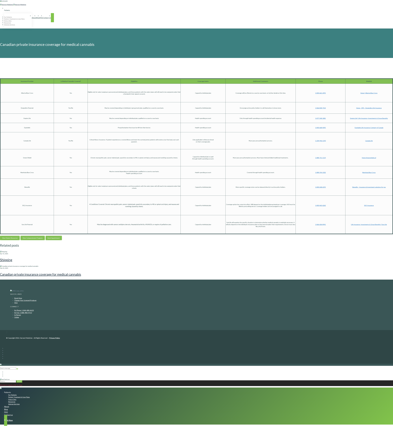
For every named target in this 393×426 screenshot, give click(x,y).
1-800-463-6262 (320, 205)
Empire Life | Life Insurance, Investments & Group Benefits (369, 118)
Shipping (6, 260)
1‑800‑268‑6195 (320, 187)
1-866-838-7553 (320, 108)
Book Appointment (54, 238)
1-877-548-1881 (320, 118)
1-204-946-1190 (320, 141)
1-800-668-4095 (320, 127)
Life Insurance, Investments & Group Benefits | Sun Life (369, 224)
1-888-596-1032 (320, 172)
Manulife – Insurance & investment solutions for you (369, 187)
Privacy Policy (54, 338)
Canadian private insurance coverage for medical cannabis (40, 274)
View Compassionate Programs (33, 238)
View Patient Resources (10, 238)
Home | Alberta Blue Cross (368, 93)
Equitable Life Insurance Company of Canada (369, 127)
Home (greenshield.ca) (369, 158)
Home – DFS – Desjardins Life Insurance (369, 108)
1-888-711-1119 (320, 158)
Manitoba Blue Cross (369, 172)
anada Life (369, 141)
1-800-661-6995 (320, 93)
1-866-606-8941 (320, 224)
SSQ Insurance (369, 205)
